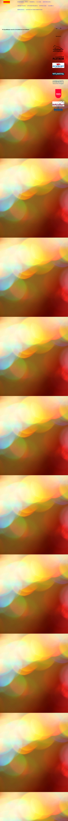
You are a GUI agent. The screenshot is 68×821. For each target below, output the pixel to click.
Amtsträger (46, 1)
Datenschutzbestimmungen (34, 9)
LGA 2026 (38, 1)
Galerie (50, 5)
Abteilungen (21, 5)
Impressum (20, 9)
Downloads (42, 5)
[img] (6, 6)
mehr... (3, 812)
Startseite (20, 1)
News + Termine (29, 1)
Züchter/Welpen (32, 5)
